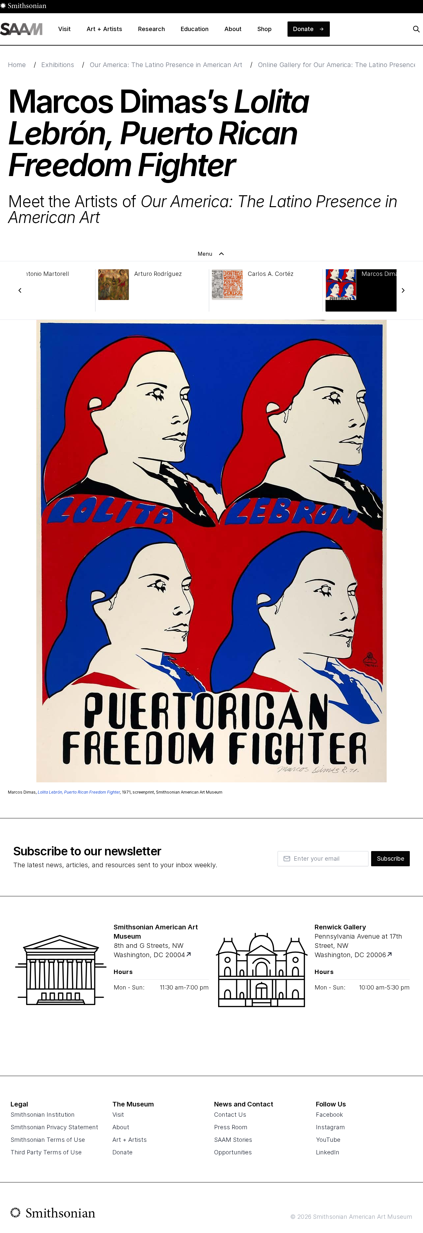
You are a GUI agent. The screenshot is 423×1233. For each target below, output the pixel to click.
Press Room (231, 1127)
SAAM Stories (233, 1139)
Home (17, 65)
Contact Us (230, 1114)
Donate (122, 1152)
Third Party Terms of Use (46, 1152)
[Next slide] (403, 290)
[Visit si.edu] (53, 1214)
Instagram (330, 1127)
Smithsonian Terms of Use (48, 1139)
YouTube (328, 1139)
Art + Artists (129, 1139)
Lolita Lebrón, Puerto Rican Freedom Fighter (79, 792)
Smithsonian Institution (43, 1114)
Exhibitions (57, 65)
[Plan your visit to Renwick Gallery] (390, 955)
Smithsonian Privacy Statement (54, 1127)
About (120, 1127)
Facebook (329, 1114)
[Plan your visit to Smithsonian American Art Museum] (189, 955)
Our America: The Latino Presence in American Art (166, 65)
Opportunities (233, 1152)
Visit (118, 1114)
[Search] (416, 29)
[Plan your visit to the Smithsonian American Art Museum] (60, 985)
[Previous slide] (20, 290)
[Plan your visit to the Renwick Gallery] (261, 985)
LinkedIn (327, 1152)
